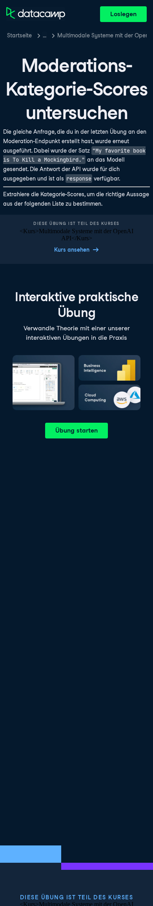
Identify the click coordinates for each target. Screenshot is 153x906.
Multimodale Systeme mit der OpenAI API (102, 35)
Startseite (19, 35)
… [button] (44, 35)
